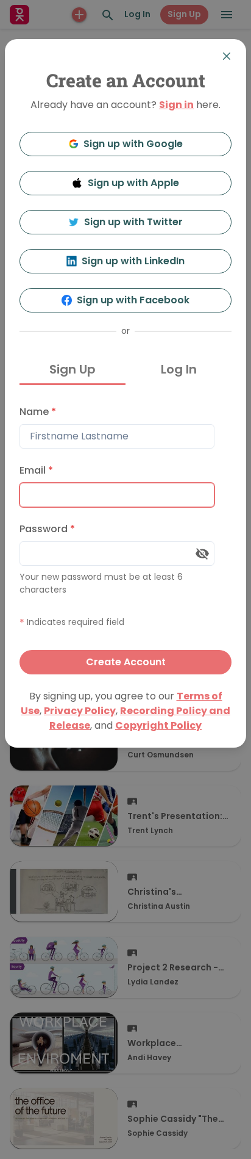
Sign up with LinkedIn (133, 261)
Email (36, 470)
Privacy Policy (80, 711)
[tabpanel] (125, 537)
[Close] (226, 56)
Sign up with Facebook (133, 300)
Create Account (126, 662)
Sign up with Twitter (133, 222)
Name (37, 412)
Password (47, 529)
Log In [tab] (179, 369)
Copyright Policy (158, 725)
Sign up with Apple (133, 183)
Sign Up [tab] (72, 369)
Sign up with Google (133, 144)
